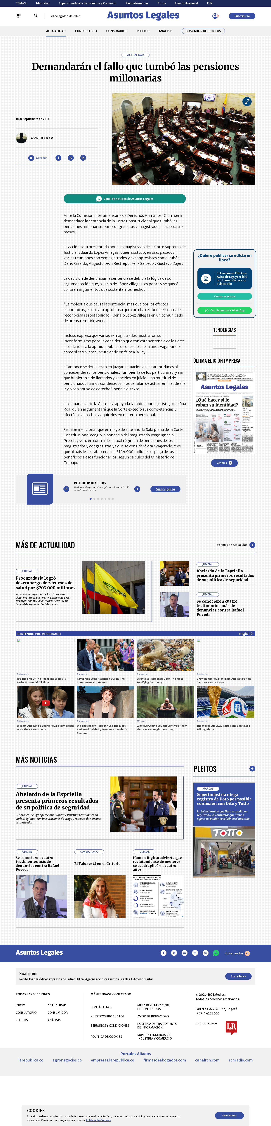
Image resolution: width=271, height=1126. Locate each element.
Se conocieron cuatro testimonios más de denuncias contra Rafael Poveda (220, 608)
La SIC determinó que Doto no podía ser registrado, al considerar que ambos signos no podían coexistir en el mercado (223, 815)
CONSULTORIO (86, 31)
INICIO (20, 1005)
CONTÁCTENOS (101, 1007)
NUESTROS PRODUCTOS (107, 1016)
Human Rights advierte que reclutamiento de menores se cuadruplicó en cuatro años (157, 864)
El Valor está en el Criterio (97, 863)
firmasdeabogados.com (164, 1060)
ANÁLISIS (166, 31)
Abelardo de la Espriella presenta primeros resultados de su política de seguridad (225, 575)
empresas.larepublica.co (112, 1060)
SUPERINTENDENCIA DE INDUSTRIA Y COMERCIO (154, 1036)
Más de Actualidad (45, 544)
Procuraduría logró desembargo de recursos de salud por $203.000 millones (46, 583)
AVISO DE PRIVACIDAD (153, 1016)
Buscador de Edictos (203, 31)
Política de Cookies (98, 1120)
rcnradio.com (241, 1060)
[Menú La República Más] (19, 16)
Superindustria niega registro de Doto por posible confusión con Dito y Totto (224, 799)
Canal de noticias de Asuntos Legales (129, 199)
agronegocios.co (67, 1060)
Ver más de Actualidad (232, 545)
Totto (162, 3)
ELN (209, 3)
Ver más (222, 463)
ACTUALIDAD (56, 31)
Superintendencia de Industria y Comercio (87, 3)
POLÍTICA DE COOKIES (106, 1036)
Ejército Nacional (186, 3)
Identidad (43, 3)
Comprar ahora (224, 296)
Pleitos (204, 768)
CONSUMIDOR (117, 31)
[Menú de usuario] (215, 16)
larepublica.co (30, 1060)
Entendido (229, 1115)
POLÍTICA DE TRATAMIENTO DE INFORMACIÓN (157, 1025)
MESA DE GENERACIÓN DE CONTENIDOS (153, 1007)
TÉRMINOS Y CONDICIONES (110, 1025)
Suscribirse (242, 16)
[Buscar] (36, 16)
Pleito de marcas (137, 3)
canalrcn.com (207, 1060)
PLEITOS (143, 31)
